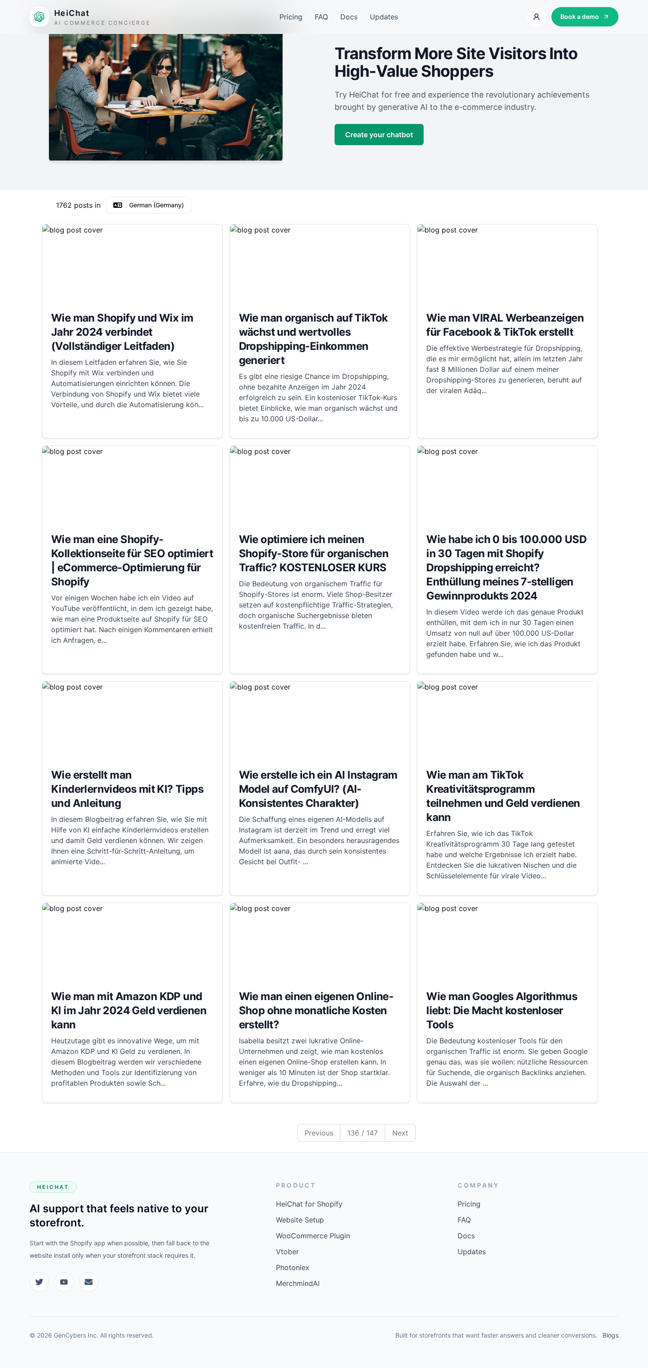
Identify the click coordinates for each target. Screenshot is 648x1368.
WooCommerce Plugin (313, 1235)
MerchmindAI (298, 1283)
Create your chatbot (379, 134)
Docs (349, 16)
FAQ (321, 16)
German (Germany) (156, 205)
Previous (319, 1132)
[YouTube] (64, 1282)
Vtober (287, 1251)
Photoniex (292, 1267)
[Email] (88, 1282)
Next (400, 1132)
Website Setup (300, 1219)
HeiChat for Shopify (309, 1203)
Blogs (610, 1335)
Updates (384, 16)
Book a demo (579, 16)
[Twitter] (39, 1282)
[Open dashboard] (536, 16)
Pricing (290, 16)
